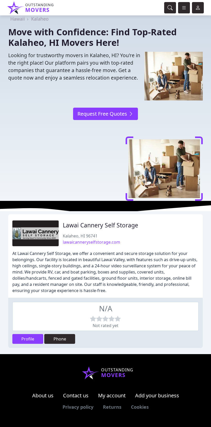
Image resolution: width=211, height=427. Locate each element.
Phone (60, 339)
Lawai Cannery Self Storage (100, 225)
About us (43, 395)
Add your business (157, 395)
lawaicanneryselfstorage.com (91, 242)
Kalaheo (40, 19)
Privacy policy (78, 407)
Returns (112, 407)
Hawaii (17, 19)
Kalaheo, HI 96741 (80, 236)
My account (112, 395)
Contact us (76, 395)
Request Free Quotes (102, 113)
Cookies (140, 407)
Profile (27, 339)
